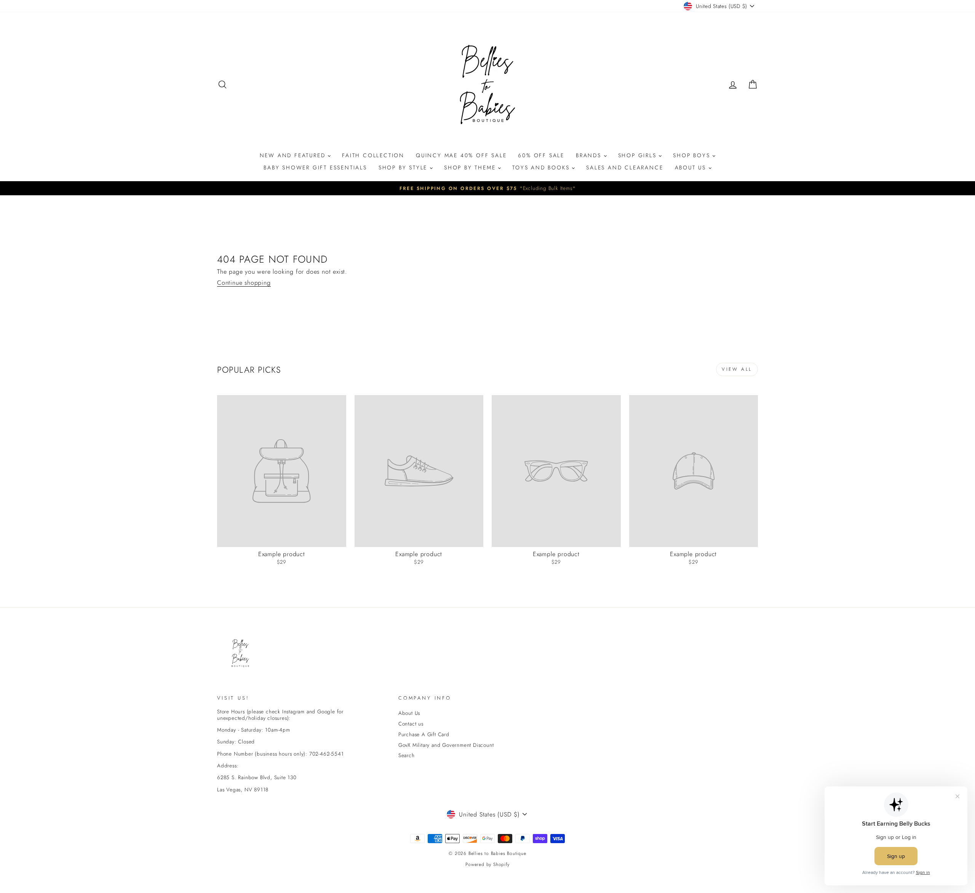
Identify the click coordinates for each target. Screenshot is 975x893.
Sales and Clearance (624, 167)
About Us (692, 167)
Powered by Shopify (487, 864)
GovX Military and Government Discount (446, 745)
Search (406, 755)
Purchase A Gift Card (423, 734)
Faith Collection (373, 155)
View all (737, 369)
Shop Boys (693, 155)
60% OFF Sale (541, 155)
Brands (590, 155)
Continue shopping (244, 283)
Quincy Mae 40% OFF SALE (461, 155)
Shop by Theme (471, 167)
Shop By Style (404, 167)
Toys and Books (542, 167)
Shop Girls (638, 155)
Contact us (411, 723)
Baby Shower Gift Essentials (315, 167)
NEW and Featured (294, 155)
